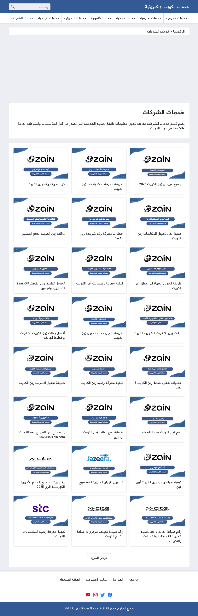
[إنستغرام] (95, 595)
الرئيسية (179, 31)
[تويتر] (103, 595)
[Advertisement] (99, 69)
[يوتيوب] (88, 595)
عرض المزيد (99, 558)
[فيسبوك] (110, 595)
